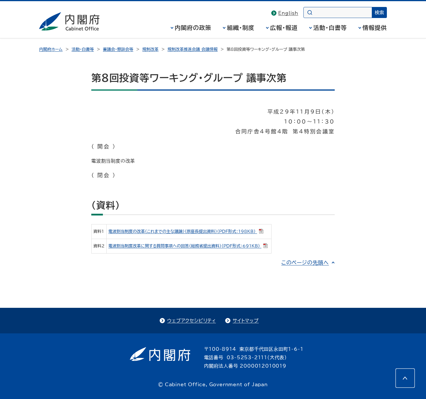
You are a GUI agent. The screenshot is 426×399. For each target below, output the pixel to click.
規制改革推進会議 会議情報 (193, 49)
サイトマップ (246, 320)
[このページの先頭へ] (405, 378)
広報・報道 (284, 27)
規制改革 (150, 49)
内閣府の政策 (193, 27)
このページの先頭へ (305, 262)
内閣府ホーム (51, 49)
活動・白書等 (330, 27)
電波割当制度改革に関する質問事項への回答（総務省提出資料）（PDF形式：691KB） (184, 246)
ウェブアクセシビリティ (191, 320)
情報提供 (375, 27)
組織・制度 (240, 27)
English (288, 13)
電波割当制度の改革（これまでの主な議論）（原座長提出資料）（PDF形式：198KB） (182, 231)
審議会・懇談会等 (118, 49)
